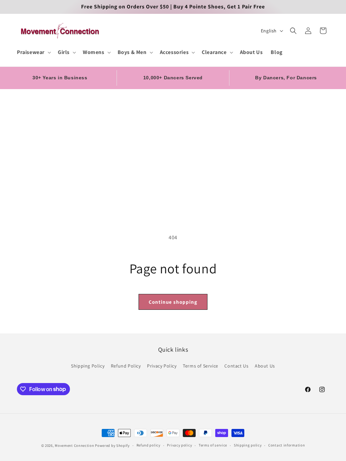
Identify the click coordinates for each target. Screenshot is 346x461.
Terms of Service (200, 366)
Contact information (286, 445)
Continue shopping (173, 302)
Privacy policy (179, 445)
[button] (33, 52)
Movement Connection (74, 445)
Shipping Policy (87, 366)
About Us (265, 366)
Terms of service (213, 445)
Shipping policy (248, 445)
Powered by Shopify (112, 445)
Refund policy (148, 445)
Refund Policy (126, 366)
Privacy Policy (161, 366)
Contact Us (236, 366)
